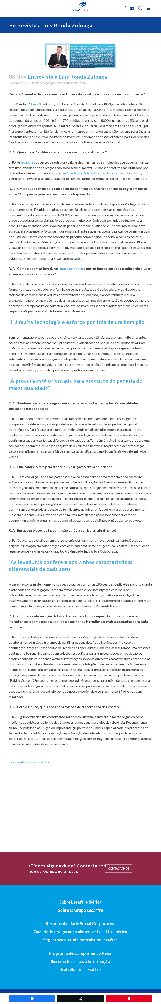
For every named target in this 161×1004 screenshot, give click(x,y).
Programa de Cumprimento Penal (80, 953)
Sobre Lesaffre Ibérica (80, 902)
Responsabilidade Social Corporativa (80, 923)
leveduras (28, 162)
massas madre (71, 268)
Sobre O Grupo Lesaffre (80, 910)
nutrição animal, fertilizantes (98, 173)
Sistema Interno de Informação (80, 961)
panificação (69, 173)
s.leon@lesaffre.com (71, 83)
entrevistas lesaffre (34, 762)
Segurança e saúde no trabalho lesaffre (80, 939)
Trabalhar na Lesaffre (80, 969)
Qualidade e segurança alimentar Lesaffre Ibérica (80, 931)
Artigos (45, 83)
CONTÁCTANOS (118, 868)
